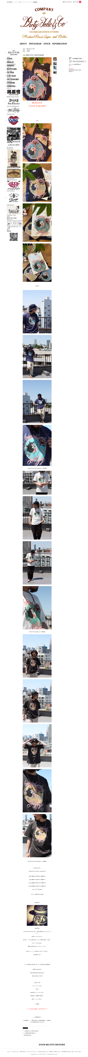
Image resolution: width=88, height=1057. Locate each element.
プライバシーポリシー (32, 1051)
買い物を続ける (27, 1035)
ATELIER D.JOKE (11, 114)
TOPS (28, 51)
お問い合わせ (23, 1051)
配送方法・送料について (55, 1051)
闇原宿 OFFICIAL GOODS (13, 96)
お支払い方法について (43, 1051)
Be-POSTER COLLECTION (10, 148)
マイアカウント (15, 1051)
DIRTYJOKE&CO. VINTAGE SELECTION (12, 179)
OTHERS (9, 84)
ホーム (8, 1051)
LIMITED (9, 88)
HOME (28, 50)
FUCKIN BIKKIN (10, 190)
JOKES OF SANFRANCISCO (13, 106)
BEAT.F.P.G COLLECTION (13, 168)
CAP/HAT (9, 77)
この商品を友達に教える (29, 1033)
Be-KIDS (9, 127)
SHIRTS (9, 67)
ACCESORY (9, 81)
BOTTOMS (9, 71)
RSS (76, 1051)
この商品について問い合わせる (31, 1030)
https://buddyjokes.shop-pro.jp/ (37, 972)
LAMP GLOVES (10, 205)
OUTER (8, 74)
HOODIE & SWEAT (11, 64)
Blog (8, 229)
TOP (24, 48)
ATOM (79, 1051)
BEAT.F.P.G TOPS (30, 48)
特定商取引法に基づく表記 (68, 1051)
